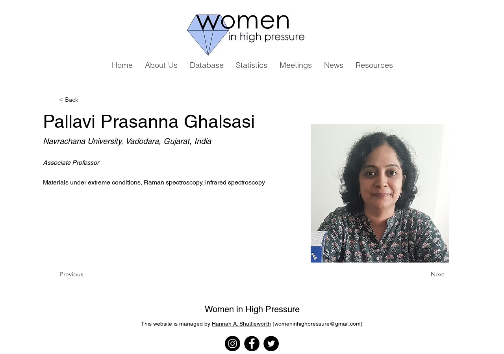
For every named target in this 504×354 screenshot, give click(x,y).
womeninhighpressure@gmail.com (317, 323)
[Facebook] (251, 343)
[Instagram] (232, 343)
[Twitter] (271, 343)
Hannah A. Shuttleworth (241, 323)
